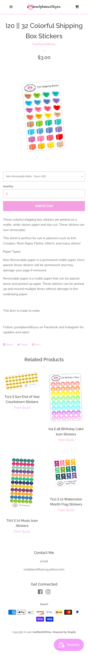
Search (44, 604)
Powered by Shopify (64, 632)
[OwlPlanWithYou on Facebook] (40, 592)
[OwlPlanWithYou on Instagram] (48, 592)
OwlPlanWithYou (44, 44)
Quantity (8, 186)
